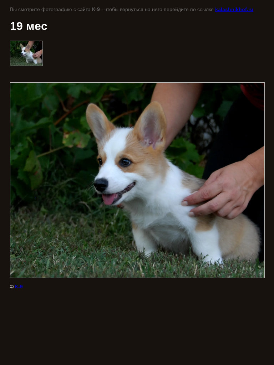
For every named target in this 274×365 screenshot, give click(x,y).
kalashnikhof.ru (234, 9)
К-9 (19, 286)
